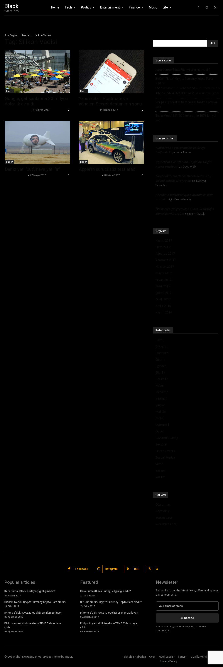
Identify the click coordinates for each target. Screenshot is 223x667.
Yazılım (160, 477)
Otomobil (162, 425)
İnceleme (161, 392)
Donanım (162, 353)
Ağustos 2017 (165, 253)
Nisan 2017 (163, 280)
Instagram (111, 569)
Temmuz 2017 (165, 260)
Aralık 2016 (163, 306)
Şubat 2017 (163, 293)
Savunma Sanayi (167, 438)
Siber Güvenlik (165, 451)
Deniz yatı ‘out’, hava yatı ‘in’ (32, 169)
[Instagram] (206, 7)
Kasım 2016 (163, 312)
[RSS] (128, 569)
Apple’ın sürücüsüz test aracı (108, 169)
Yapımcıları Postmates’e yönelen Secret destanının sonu (110, 101)
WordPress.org (165, 524)
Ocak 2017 (163, 299)
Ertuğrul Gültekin (16, 175)
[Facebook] (198, 7)
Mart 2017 (162, 286)
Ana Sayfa (11, 35)
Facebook (81, 569)
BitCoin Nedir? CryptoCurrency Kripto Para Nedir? (184, 81)
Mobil (159, 418)
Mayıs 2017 (163, 273)
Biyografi (161, 346)
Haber (9, 91)
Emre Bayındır (88, 109)
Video (159, 464)
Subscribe (187, 618)
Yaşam (160, 470)
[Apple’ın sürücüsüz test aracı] (111, 142)
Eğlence (160, 366)
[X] (215, 7)
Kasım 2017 (163, 240)
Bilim (158, 340)
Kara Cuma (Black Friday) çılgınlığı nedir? (182, 69)
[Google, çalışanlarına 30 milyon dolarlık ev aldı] (37, 71)
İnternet (161, 398)
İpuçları (160, 405)
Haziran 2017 (164, 266)
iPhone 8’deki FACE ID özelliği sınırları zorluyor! (186, 93)
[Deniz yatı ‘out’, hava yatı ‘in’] (37, 142)
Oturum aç (163, 504)
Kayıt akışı (162, 511)
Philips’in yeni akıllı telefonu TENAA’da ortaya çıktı (186, 104)
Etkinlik (160, 372)
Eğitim (159, 359)
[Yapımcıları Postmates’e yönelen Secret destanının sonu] (111, 71)
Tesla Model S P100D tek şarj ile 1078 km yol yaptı (185, 118)
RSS (136, 569)
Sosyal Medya (165, 457)
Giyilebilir (161, 379)
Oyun (159, 431)
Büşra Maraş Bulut (16, 109)
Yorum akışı (163, 517)
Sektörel (161, 444)
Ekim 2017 (162, 247)
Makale (160, 412)
